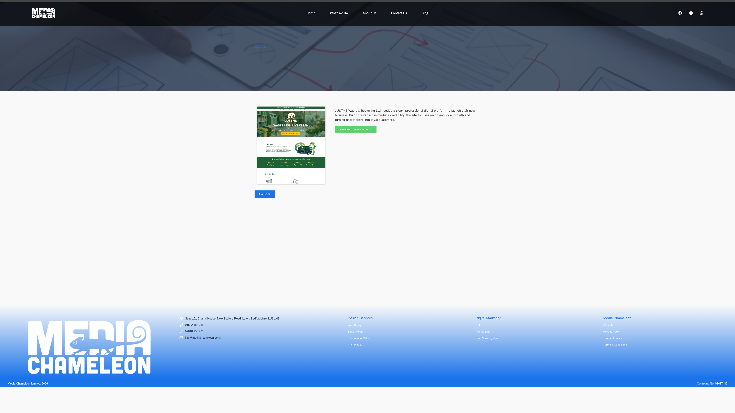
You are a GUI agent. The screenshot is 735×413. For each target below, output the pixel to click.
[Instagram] (691, 13)
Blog (425, 13)
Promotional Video (359, 338)
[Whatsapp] (702, 13)
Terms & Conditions (615, 344)
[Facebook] (680, 13)
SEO (478, 325)
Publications (483, 331)
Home (310, 13)
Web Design (355, 325)
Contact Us (399, 13)
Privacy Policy (611, 331)
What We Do (339, 13)
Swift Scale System (487, 338)
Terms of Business (614, 338)
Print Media (355, 344)
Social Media (355, 331)
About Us (369, 13)
